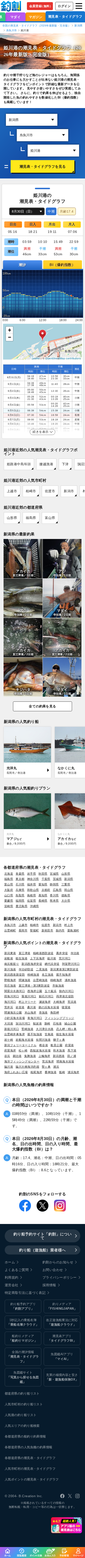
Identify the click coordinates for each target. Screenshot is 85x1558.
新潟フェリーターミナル (20, 1045)
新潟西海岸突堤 (31, 963)
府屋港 (69, 1045)
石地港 (57, 1023)
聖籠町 (34, 930)
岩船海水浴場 (24, 1039)
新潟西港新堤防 (14, 974)
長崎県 (42, 900)
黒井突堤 (62, 953)
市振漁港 (58, 985)
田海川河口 (11, 996)
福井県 (31, 884)
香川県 (54, 895)
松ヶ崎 (23, 1050)
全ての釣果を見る (42, 706)
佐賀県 (31, 900)
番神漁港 (50, 1072)
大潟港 (8, 1023)
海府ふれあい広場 (16, 1072)
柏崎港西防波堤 (43, 953)
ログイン (64, 6)
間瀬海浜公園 (13, 1012)
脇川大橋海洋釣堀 (27, 1066)
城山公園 (70, 1023)
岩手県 (31, 873)
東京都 (20, 878)
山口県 (8, 895)
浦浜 (56, 1066)
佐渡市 (50, 491)
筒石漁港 (10, 985)
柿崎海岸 (56, 980)
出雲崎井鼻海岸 (14, 1034)
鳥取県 (20, 895)
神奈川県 (33, 878)
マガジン (35, 17)
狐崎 (62, 1072)
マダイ (15, 17)
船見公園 (56, 1045)
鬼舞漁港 (30, 1055)
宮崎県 (8, 906)
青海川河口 (34, 1017)
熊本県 (54, 900)
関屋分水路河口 (14, 991)
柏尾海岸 (36, 1072)
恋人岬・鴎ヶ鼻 (66, 1028)
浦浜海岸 (73, 1072)
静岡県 (54, 884)
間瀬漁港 (24, 980)
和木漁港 (59, 1050)
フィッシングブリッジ (59, 1017)
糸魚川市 (11, 30)
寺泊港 (75, 953)
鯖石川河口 (46, 996)
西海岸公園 (34, 991)
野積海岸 (10, 980)
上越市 (12, 491)
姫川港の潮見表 (20, 47)
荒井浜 (8, 1007)
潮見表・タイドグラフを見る (43, 166)
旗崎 (47, 1023)
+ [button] (9, 330)
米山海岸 (30, 1012)
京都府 (46, 889)
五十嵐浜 (50, 991)
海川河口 (10, 1001)
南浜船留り (11, 963)
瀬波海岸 (45, 1001)
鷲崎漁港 (27, 1028)
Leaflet (36, 358)
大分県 (65, 900)
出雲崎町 (10, 930)
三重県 (65, 884)
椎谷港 (43, 1045)
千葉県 (46, 878)
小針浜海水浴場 (14, 1017)
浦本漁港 (70, 980)
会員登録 (41, 6)
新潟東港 (10, 953)
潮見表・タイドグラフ (65, 16)
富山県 (50, 518)
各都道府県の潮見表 (19, 1458)
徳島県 (65, 895)
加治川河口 (23, 1023)
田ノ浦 (71, 1055)
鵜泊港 (17, 1055)
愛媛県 (8, 900)
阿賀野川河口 (71, 963)
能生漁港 (21, 958)
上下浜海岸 (37, 958)
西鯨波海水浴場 (40, 1050)
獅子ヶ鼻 (59, 1039)
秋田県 (42, 873)
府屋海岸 (10, 1050)
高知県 (42, 895)
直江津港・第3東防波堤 (34, 985)
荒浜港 (72, 1001)
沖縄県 (34, 906)
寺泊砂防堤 (26, 969)
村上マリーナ (27, 1001)
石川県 (20, 884)
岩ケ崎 (8, 1039)
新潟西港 (59, 1055)
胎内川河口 (66, 991)
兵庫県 (20, 889)
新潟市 (69, 491)
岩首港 (20, 1007)
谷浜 (7, 1055)
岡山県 (68, 889)
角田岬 (54, 1012)
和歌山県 (33, 889)
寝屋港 (66, 1007)
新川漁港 (10, 969)
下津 (65, 464)
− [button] (9, 337)
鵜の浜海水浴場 (48, 1007)
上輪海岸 (44, 1055)
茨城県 (57, 878)
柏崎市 (31, 491)
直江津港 (24, 953)
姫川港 (51, 958)
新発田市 (47, 930)
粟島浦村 (73, 930)
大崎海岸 (59, 1001)
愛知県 (42, 884)
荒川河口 (65, 958)
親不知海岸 (63, 974)
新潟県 (78, 25)
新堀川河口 (11, 1028)
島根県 (31, 895)
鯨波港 (37, 1023)
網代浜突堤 (52, 963)
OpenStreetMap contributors (63, 358)
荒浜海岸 (48, 1061)
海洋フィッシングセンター (21, 1061)
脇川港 (8, 1066)
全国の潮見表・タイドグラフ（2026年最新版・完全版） (36, 25)
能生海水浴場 (65, 1034)
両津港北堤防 (65, 996)
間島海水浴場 (65, 1061)
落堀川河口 (28, 996)
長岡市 (23, 930)
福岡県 (20, 900)
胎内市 (60, 930)
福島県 (31, 518)
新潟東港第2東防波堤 (64, 969)
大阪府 (8, 889)
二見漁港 (42, 969)
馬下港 (72, 1050)
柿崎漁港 (33, 974)
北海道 (8, 873)
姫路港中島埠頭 (19, 464)
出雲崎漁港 (40, 980)
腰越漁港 (46, 464)
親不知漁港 (34, 1034)
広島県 (57, 889)
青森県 (20, 873)
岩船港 (8, 958)
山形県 (12, 518)
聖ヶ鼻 (46, 1066)
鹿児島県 (21, 906)
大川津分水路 (45, 1028)
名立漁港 (48, 974)
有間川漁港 (43, 1039)
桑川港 (31, 1007)
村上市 (68, 924)
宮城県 (54, 873)
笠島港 (49, 1034)
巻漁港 (43, 1012)
